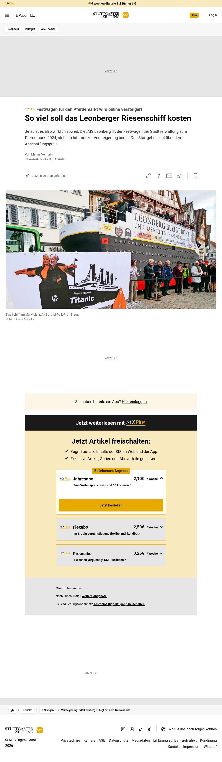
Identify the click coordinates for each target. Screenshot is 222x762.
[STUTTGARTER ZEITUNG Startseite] (111, 15)
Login (213, 15)
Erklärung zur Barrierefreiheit (175, 740)
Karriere (89, 740)
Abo (194, 15)
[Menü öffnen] (7, 15)
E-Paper (22, 15)
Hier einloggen (134, 401)
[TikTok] (140, 729)
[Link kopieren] (148, 175)
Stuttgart (30, 29)
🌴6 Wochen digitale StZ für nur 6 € (112, 3)
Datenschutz (118, 740)
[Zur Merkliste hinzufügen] (194, 175)
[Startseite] (12, 710)
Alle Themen (48, 29)
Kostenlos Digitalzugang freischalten (119, 604)
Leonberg (13, 29)
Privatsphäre (70, 740)
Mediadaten (141, 740)
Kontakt (174, 747)
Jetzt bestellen (111, 505)
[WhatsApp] (132, 729)
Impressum (191, 747)
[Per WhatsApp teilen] (179, 175)
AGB (102, 740)
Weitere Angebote (94, 596)
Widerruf (210, 747)
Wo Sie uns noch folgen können (192, 729)
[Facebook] (149, 729)
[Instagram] (123, 729)
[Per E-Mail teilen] (169, 175)
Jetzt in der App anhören (48, 175)
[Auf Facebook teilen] (159, 175)
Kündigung (208, 740)
